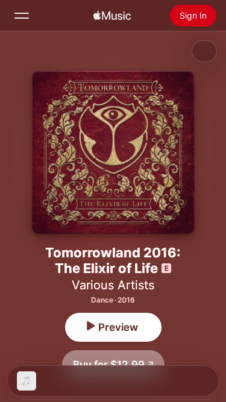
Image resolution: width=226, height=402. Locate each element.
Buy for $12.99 (109, 365)
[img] (112, 15)
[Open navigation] (21, 15)
